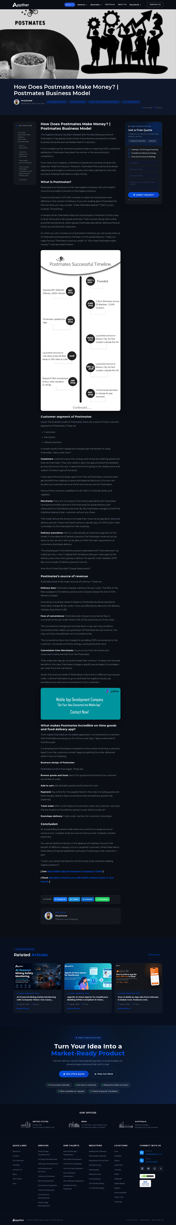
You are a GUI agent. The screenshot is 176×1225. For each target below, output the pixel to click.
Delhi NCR (118, 1165)
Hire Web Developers (72, 1159)
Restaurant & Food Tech (99, 1160)
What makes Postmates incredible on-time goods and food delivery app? (25, 171)
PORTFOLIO (110, 4)
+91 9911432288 (151, 1162)
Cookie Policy (144, 1220)
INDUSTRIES (95, 5)
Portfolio (16, 1165)
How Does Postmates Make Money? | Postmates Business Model (24, 136)
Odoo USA (118, 1197)
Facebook (61, 899)
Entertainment (95, 1174)
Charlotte (118, 1202)
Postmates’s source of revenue (25, 162)
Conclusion (23, 180)
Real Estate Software (97, 1156)
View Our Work (105, 1074)
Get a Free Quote (75, 1074)
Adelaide (118, 1179)
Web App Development (48, 1164)
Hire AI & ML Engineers (72, 1164)
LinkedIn (88, 899)
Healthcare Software (97, 1151)
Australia (117, 1156)
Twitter (75, 899)
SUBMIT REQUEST (145, 195)
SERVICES (81, 5)
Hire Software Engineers (73, 1181)
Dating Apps (94, 1170)
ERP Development (46, 1181)
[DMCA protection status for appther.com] (147, 1176)
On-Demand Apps (96, 1188)
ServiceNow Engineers (47, 1185)
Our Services (18, 1160)
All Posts (153, 955)
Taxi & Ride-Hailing (96, 1183)
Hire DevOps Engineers (73, 1168)
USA (116, 1151)
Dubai (116, 1160)
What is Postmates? (23, 147)
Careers (16, 1156)
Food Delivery (95, 1179)
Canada (117, 1170)
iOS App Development (47, 1159)
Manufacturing (95, 1165)
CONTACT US (155, 4)
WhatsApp (103, 899)
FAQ (14, 1183)
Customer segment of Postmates (23, 154)
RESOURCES (134, 5)
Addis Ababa (119, 1183)
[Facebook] (148, 1168)
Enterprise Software (46, 1176)
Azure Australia (120, 1193)
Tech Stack (17, 1179)
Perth (116, 1174)
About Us (16, 1151)
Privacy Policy (132, 1220)
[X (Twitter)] (160, 1168)
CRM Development (46, 1190)
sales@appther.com (153, 1154)
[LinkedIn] (142, 1168)
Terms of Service (157, 1220)
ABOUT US (122, 4)
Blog (15, 1174)
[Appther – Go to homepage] (21, 4)
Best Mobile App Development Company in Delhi (75, 871)
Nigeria (117, 1188)
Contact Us (17, 1170)
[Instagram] (154, 1168)
